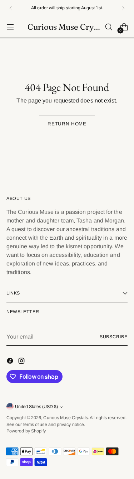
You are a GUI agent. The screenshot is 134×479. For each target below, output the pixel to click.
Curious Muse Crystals (65, 417)
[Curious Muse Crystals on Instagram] (22, 362)
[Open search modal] (108, 27)
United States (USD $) (36, 406)
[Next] (123, 8)
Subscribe (114, 336)
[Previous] (11, 8)
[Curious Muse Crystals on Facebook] (10, 362)
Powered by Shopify (26, 431)
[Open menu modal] (10, 27)
